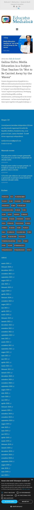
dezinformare (6, 205)
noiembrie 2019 (6, 414)
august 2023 (5, 304)
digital (13, 205)
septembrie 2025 (6, 277)
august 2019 (5, 424)
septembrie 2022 (6, 335)
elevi (25, 210)
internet (28, 218)
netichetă (12, 227)
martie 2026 (5, 263)
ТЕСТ (29, 249)
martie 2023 (5, 315)
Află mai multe (26, 489)
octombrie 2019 (6, 417)
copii (11, 201)
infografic (5, 218)
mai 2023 (4, 308)
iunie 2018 (4, 472)
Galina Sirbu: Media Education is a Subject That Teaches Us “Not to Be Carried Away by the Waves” (16, 69)
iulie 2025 (4, 284)
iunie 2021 (4, 355)
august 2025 (5, 280)
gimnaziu (17, 214)
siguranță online (12, 236)
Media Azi (7, 2)
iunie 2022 (4, 338)
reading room (11, 232)
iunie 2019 (4, 431)
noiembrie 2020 (6, 379)
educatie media (21, 205)
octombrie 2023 (6, 301)
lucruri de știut (20, 223)
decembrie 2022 (6, 325)
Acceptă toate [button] (9, 501)
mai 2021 (4, 359)
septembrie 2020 (6, 386)
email (4, 214)
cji (12, 196)
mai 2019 (4, 434)
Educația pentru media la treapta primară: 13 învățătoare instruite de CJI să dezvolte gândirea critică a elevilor (16, 168)
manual (28, 223)
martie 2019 (5, 441)
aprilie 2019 (5, 437)
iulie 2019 (4, 427)
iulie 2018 (4, 468)
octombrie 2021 (6, 345)
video (4, 245)
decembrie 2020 (6, 376)
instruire (12, 218)
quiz (4, 232)
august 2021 (5, 352)
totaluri (25, 241)
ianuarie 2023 (5, 321)
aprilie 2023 (5, 311)
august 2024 (5, 291)
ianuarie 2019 (5, 448)
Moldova (5, 227)
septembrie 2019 (6, 420)
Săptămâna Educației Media (9, 241)
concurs (5, 201)
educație (18, 210)
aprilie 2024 (5, 294)
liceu (4, 223)
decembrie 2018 (6, 451)
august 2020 (5, 390)
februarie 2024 (6, 297)
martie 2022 (5, 342)
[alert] (17, 494)
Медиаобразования (20, 249)
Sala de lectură (14, 59)
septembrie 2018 (6, 461)
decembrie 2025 (6, 270)
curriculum (18, 201)
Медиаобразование (7, 249)
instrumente (20, 218)
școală (10, 245)
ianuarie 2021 (5, 373)
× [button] (32, 479)
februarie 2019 (6, 444)
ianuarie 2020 (5, 410)
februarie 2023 (6, 318)
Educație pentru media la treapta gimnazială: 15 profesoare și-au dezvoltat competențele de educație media (16, 158)
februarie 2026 (6, 267)
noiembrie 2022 (6, 328)
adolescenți (5, 196)
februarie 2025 (6, 287)
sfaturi (4, 236)
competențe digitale (20, 196)
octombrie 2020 (6, 383)
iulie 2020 (4, 393)
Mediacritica (15, 2)
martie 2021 (5, 366)
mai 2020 (4, 400)
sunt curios (22, 236)
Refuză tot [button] (25, 501)
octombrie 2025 (6, 274)
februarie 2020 (6, 407)
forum (10, 214)
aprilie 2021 (5, 362)
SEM (30, 232)
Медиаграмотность (20, 245)
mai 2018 (4, 475)
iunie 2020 (4, 396)
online (19, 227)
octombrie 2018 (6, 458)
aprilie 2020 (5, 403)
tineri (20, 241)
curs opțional (27, 201)
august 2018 (5, 465)
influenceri (25, 214)
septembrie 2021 (6, 349)
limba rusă (11, 223)
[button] (17, 506)
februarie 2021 (6, 369)
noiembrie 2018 (6, 454)
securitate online (21, 232)
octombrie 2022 (6, 332)
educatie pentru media (8, 210)
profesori (26, 227)
